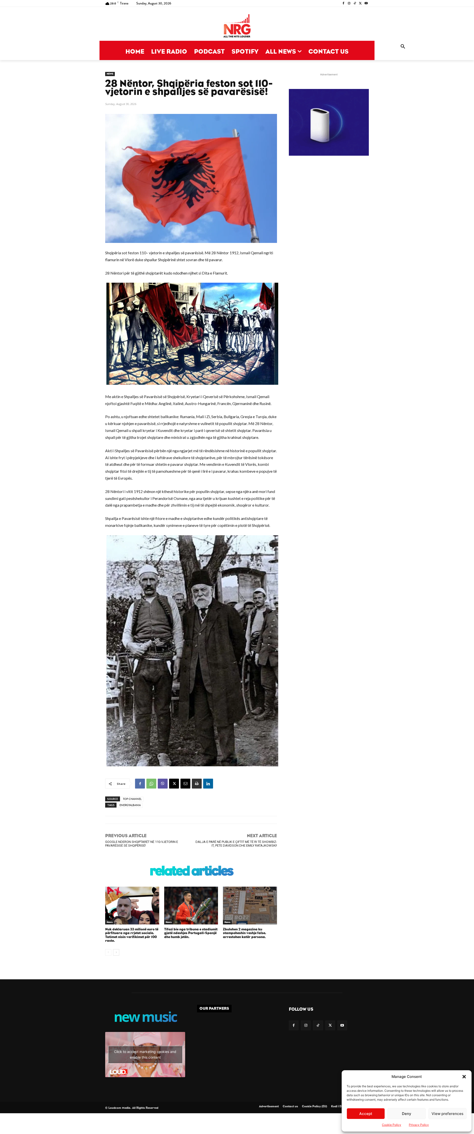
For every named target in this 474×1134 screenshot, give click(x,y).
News (110, 74)
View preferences (447, 1113)
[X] (360, 3)
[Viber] (163, 784)
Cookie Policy (391, 1125)
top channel (132, 799)
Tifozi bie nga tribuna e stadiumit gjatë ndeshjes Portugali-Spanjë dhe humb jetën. (190, 933)
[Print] (197, 784)
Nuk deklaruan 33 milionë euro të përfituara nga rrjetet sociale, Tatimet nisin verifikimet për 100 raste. (131, 935)
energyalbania (130, 805)
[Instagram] (349, 3)
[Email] (185, 784)
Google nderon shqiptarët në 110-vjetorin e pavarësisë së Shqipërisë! (141, 843)
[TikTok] (355, 3)
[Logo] (237, 26)
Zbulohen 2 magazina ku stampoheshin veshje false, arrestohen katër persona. (244, 933)
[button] (464, 1076)
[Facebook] (343, 3)
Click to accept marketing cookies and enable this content (145, 1054)
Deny (406, 1113)
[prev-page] (108, 952)
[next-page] (116, 952)
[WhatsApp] (151, 784)
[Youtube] (366, 3)
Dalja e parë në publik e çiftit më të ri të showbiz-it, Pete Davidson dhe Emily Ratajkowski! (236, 843)
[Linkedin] (208, 784)
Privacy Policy (419, 1125)
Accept (365, 1113)
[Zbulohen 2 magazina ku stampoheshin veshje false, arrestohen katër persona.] (250, 905)
